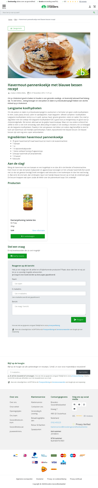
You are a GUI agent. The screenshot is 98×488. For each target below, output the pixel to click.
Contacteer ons (37, 407)
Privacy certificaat (76, 479)
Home (10, 19)
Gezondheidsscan (17, 427)
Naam (14, 279)
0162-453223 (56, 422)
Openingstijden (15, 411)
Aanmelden (83, 372)
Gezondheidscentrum (16, 421)
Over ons (13, 402)
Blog (15, 19)
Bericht (14, 301)
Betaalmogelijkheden (38, 419)
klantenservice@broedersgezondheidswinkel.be (69, 427)
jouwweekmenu (16, 431)
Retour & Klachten (38, 425)
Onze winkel (14, 407)
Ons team (13, 415)
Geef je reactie (17, 256)
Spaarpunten (36, 429)
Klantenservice (36, 402)
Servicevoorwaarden (63, 329)
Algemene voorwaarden (24, 479)
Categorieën (16, 28)
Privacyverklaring (48, 329)
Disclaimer (40, 479)
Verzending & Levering (36, 412)
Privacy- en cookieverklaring (56, 479)
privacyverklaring (54, 325)
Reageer (78, 319)
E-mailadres (16, 289)
